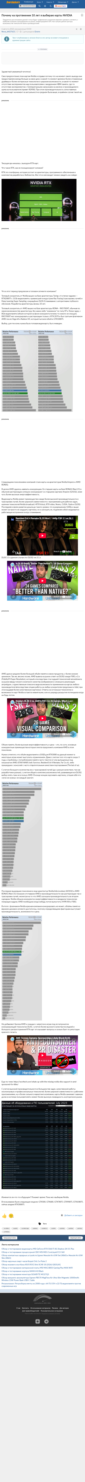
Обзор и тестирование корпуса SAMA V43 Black (23, 1271)
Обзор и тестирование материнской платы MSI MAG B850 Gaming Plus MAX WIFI (37, 1268)
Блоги (39, 2)
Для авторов (64, 1308)
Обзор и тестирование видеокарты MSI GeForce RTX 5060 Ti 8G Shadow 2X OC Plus (38, 1249)
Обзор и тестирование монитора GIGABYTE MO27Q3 (25, 1274)
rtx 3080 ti (6, 1228)
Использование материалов (40, 1308)
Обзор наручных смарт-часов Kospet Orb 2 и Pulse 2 (24, 1261)
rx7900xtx (6, 1231)
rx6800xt (35, 1228)
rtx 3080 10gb (25, 1228)
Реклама (55, 1308)
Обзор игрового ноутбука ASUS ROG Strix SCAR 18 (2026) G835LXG (31, 1265)
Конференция (28, 2)
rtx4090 (15, 1228)
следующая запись (75, 1238)
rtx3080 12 (44, 1228)
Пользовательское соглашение (52, 1311)
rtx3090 (53, 1228)
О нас (18, 1308)
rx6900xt (71, 1228)
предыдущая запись (10, 1238)
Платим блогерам (28, 6)
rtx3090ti (62, 1228)
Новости (49, 2)
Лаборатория (62, 2)
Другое (74, 2)
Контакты (25, 1308)
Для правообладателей (30, 1311)
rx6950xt (79, 1228)
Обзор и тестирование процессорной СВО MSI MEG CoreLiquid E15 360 (33, 1252)
